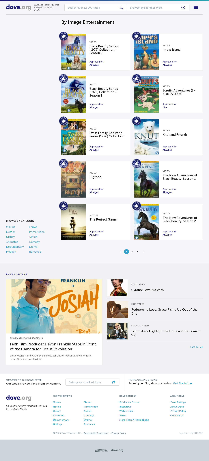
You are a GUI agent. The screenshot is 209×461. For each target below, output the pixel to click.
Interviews (125, 406)
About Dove (177, 406)
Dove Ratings (178, 402)
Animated (12, 241)
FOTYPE (198, 433)
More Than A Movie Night (134, 420)
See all (194, 346)
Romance (35, 251)
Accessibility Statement (96, 433)
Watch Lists (126, 411)
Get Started (180, 383)
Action (33, 236)
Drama (33, 246)
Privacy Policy (178, 411)
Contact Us (176, 415)
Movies (10, 226)
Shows (33, 226)
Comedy (34, 241)
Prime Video (37, 231)
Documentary (15, 246)
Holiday (11, 251)
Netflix (10, 231)
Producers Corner (129, 402)
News (122, 415)
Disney (10, 236)
